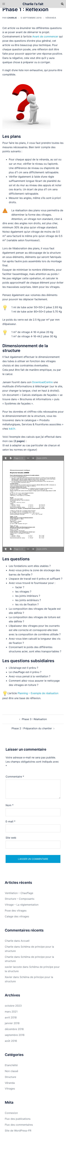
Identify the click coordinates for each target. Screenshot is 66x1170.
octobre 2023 (13, 1005)
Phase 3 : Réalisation (34, 719)
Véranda (50, 18)
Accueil (25, 940)
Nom (9, 805)
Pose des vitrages (15, 910)
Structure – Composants (19, 898)
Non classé (11, 1071)
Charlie (12, 18)
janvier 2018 (12, 1023)
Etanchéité (11, 1065)
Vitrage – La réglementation (21, 904)
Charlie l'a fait (33, 4)
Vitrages (10, 1088)
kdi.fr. (12, 428)
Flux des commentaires (19, 1124)
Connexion (11, 1112)
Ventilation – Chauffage (19, 893)
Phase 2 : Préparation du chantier (32, 728)
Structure (10, 1077)
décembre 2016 (14, 1029)
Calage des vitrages (17, 916)
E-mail (10, 821)
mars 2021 (11, 1011)
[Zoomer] (33, 458)
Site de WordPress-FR (18, 1130)
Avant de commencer (45, 36)
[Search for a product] (62, 4)
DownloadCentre (42, 382)
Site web (11, 837)
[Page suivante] (10, 458)
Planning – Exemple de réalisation (38, 693)
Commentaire (15, 776)
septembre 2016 (15, 1035)
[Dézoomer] (28, 458)
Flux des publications (17, 1118)
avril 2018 (11, 1017)
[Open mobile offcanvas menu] (3, 4)
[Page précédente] (5, 458)
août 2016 (11, 1040)
